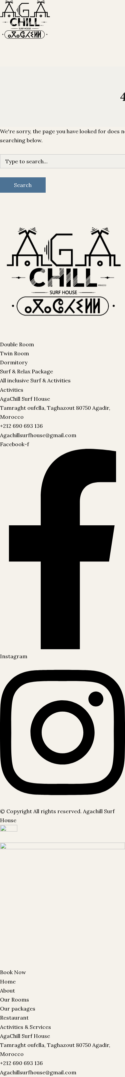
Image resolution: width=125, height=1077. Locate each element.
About (7, 990)
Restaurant (81, 20)
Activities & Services (25, 1027)
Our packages (48, 20)
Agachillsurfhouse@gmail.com (38, 435)
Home (8, 981)
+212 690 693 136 (21, 425)
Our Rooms (14, 20)
